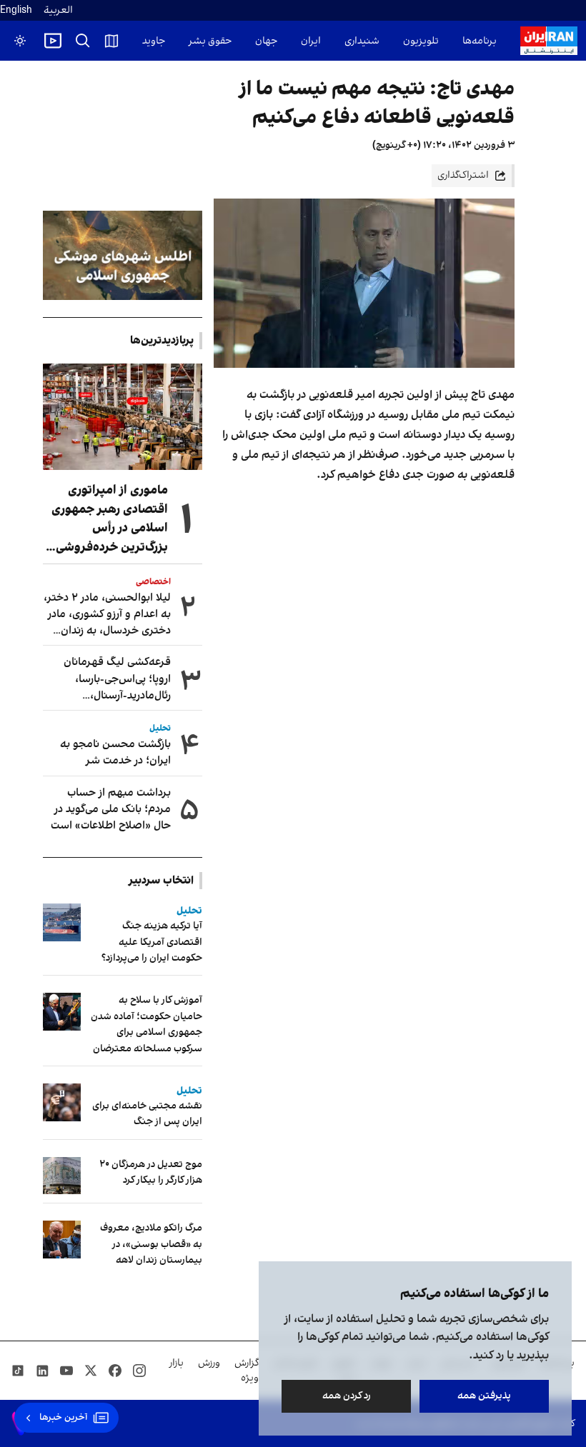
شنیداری (361, 41)
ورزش (209, 1363)
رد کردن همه (346, 1395)
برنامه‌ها (479, 41)
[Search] (82, 41)
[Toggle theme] (20, 40)
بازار (176, 1363)
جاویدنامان (142, 41)
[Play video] (52, 40)
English (16, 10)
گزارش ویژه (246, 1371)
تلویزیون (421, 41)
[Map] (111, 41)
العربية (58, 10)
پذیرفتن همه (484, 1395)
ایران (311, 41)
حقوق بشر (210, 41)
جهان (266, 41)
